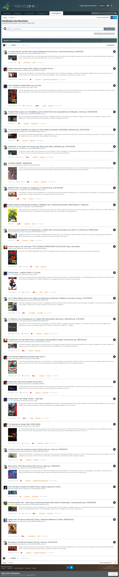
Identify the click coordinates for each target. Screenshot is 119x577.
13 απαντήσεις (24, 266)
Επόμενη (13, 45)
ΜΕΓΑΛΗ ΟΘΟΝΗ (40, 70)
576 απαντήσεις (28, 105)
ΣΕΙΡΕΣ (38, 358)
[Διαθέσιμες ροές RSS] (115, 562)
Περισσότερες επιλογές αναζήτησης (105, 33)
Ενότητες (7, 13)
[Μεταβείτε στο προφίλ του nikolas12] (5, 86)
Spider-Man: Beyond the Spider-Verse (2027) (25, 382)
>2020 (35, 87)
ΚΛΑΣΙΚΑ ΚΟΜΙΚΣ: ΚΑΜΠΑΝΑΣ (20, 163)
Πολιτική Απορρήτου (19, 568)
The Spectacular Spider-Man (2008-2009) (24, 424)
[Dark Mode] (111, 5)
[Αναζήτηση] (115, 13)
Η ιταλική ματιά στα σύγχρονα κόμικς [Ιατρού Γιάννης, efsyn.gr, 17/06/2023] (38, 449)
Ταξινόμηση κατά (111, 45)
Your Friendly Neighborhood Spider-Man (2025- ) (27, 357)
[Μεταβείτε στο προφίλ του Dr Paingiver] (5, 164)
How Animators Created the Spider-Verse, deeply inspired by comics (34, 487)
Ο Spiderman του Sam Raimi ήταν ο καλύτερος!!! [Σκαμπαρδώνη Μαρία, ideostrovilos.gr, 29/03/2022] (47, 340)
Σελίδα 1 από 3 (25, 45)
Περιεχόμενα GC (42, 13)
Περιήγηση (18, 13)
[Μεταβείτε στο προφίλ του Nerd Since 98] (5, 487)
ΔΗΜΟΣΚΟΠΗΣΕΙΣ (41, 248)
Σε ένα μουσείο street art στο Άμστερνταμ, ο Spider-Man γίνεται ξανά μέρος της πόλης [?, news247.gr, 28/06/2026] (53, 230)
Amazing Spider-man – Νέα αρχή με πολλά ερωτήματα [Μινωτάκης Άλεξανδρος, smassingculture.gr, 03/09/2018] (52, 502)
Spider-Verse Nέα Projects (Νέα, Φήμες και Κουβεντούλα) (30, 68)
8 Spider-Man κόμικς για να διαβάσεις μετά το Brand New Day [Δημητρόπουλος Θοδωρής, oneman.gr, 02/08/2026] (52, 112)
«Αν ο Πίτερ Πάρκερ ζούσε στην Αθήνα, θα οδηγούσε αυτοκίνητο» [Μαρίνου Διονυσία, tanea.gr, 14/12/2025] (50, 298)
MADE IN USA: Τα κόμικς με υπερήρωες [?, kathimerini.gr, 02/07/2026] (35, 188)
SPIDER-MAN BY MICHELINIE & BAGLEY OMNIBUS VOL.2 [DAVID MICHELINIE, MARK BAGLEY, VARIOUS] (48, 205)
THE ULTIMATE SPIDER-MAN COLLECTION (24, 86)
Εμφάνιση (9, 568)
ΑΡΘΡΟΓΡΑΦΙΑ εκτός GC (39, 53)
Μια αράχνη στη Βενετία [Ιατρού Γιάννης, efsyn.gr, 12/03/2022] (32, 542)
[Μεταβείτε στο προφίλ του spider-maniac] (5, 69)
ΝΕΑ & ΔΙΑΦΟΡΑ (40, 383)
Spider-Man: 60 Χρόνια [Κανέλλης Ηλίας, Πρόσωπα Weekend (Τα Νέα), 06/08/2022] (41, 519)
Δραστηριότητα (56, 13)
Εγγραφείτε (102, 5)
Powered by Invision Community (110, 568)
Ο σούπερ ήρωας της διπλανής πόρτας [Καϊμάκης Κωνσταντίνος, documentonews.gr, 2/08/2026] (45, 52)
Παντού (110, 13)
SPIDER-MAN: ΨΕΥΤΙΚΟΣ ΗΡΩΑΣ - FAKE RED (25, 399)
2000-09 (37, 165)
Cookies (34, 568)
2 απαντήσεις (21, 181)
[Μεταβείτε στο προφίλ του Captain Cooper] (5, 247)
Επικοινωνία (28, 568)
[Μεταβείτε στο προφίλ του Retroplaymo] (5, 503)
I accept (113, 574)
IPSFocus (10, 566)
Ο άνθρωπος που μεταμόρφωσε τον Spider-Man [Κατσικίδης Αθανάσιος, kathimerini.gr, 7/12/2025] (46, 319)
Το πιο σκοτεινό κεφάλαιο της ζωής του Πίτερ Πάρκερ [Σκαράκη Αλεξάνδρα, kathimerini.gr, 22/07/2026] (48, 130)
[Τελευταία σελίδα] (18, 45)
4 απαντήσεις (24, 79)
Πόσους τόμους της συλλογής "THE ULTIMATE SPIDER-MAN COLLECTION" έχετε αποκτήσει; (44, 246)
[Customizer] (108, 5)
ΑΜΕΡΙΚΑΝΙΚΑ (39, 206)
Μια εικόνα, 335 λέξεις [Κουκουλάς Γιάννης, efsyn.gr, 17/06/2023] (34, 466)
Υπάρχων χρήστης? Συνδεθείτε (88, 5)
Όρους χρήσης (30, 575)
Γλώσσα (3, 568)
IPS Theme (3, 566)
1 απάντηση (21, 157)
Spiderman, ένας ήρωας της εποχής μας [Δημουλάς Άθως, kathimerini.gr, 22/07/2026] (41, 147)
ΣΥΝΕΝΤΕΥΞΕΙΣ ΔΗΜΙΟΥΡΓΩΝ (40, 300)
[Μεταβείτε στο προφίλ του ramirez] (5, 52)
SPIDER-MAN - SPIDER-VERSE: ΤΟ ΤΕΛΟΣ (24, 273)
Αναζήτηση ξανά (109, 29)
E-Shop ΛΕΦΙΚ (30, 13)
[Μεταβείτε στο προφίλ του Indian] (5, 520)
